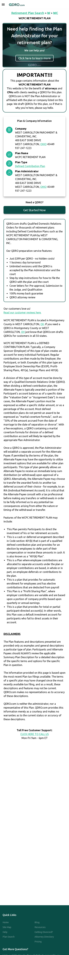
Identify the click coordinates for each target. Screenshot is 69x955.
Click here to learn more (34, 58)
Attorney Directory (44, 936)
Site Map (7, 927)
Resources (40, 927)
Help (5, 932)
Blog (36, 922)
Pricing (38, 941)
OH (42, 324)
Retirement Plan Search (27, 13)
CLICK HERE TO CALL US (34, 734)
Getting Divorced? (43, 932)
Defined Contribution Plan (30, 166)
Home (6, 922)
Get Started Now (34, 210)
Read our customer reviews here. (22, 312)
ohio (43, 144)
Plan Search (9, 936)
